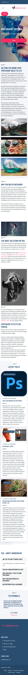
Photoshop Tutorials (9, 640)
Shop (4, 14)
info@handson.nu (5, 2)
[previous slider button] (5, 608)
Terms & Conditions (18, 670)
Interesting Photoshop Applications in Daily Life (13, 502)
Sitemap (18, 672)
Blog (5, 649)
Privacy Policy (11, 672)
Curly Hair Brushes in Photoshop (12, 401)
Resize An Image (8, 643)
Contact (10, 670)
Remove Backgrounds (10, 647)
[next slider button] (22, 608)
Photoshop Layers (8, 446)
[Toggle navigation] (3, 8)
